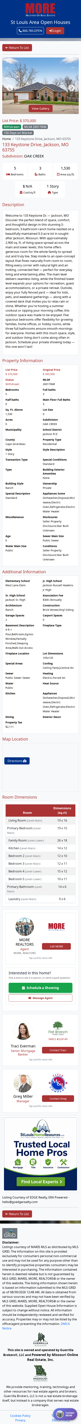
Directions (15, 761)
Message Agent (42, 998)
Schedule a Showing (42, 988)
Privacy (20, 1420)
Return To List (18, 48)
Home (6, 139)
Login (56, 31)
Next (69, 86)
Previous (8, 86)
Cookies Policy (20, 1416)
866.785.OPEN (32, 31)
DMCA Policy (61, 1420)
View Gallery (40, 108)
